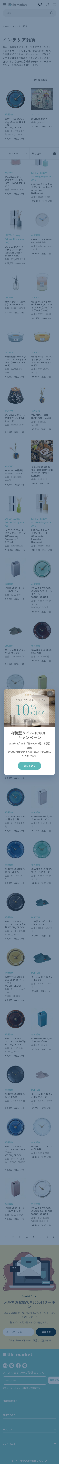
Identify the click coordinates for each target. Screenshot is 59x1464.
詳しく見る (29, 765)
